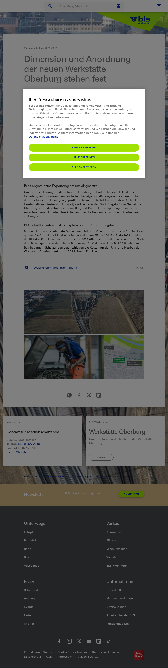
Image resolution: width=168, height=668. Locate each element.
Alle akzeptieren (84, 167)
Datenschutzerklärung (44, 136)
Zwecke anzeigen (84, 147)
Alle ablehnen (84, 157)
